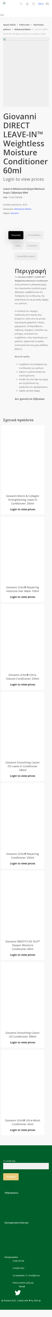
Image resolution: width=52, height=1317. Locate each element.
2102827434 (18, 1268)
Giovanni (15, 213)
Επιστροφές (15, 1240)
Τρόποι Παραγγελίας (20, 1226)
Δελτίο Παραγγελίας (19, 1249)
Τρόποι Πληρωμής (18, 1231)
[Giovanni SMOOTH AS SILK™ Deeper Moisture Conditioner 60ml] (22, 903)
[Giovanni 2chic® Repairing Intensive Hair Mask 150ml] (22, 549)
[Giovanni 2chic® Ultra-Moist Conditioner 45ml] (22, 1082)
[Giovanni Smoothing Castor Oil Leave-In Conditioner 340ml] (22, 724)
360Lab (37, 1300)
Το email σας (9, 1161)
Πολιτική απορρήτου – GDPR (23, 1201)
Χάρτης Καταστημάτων (20, 1214)
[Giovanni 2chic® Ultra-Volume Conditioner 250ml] (22, 637)
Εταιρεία (14, 1196)
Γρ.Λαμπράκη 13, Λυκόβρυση (26, 1275)
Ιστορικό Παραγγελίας (20, 1244)
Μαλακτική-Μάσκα (22, 29)
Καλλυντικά (24, 24)
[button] (43, 3)
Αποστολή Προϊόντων (20, 1235)
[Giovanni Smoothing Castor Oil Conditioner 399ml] (22, 995)
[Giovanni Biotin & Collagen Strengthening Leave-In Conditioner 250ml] (22, 458)
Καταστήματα (16, 1210)
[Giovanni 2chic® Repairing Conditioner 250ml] (22, 816)
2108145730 (18, 1260)
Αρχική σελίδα (9, 24)
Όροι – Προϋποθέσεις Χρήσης (24, 1205)
